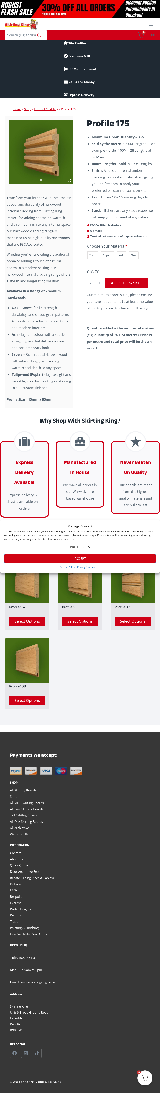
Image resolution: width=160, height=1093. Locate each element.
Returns (15, 915)
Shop (13, 796)
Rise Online (54, 1081)
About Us (16, 859)
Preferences (80, 547)
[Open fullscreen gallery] (69, 180)
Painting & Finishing (24, 928)
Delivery (16, 884)
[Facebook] (14, 1053)
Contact (15, 853)
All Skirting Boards (23, 790)
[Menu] (150, 24)
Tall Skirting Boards (24, 815)
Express (15, 903)
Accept (80, 558)
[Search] (39, 35)
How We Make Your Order (29, 934)
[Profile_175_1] (41, 152)
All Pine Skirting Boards (26, 809)
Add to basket (126, 283)
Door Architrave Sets (24, 871)
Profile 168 (17, 687)
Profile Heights (20, 909)
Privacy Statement (87, 567)
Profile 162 (17, 608)
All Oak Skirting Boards (26, 821)
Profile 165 (70, 608)
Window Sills (19, 834)
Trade (14, 921)
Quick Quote (19, 865)
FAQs (14, 890)
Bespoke (16, 896)
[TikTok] (37, 1053)
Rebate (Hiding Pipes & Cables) (32, 878)
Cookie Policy (67, 567)
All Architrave (19, 828)
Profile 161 (123, 608)
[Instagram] (25, 1053)
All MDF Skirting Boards (27, 803)
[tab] (41, 180)
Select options (27, 621)
